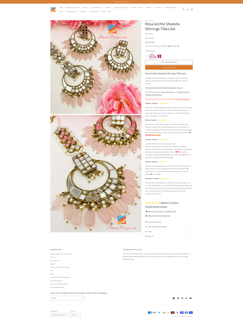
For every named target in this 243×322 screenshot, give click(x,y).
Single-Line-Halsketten (182, 99)
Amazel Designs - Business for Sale (60, 254)
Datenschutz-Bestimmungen (59, 284)
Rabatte (52, 264)
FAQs (51, 270)
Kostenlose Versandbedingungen (60, 277)
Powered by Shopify (188, 316)
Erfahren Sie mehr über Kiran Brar (159, 216)
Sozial (52, 274)
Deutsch (74, 315)
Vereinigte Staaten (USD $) (59, 315)
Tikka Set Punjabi (183, 92)
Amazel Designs (179, 316)
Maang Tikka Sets (168, 92)
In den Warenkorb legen (169, 62)
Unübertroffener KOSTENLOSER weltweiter (162, 88)
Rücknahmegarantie (56, 281)
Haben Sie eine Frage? (155, 211)
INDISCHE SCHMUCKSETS (153, 95)
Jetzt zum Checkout (169, 67)
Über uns (53, 257)
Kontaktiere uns (55, 260)
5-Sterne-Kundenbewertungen (59, 267)
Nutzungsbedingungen (57, 287)
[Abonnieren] (82, 298)
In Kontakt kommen (169, 211)
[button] (183, 9)
